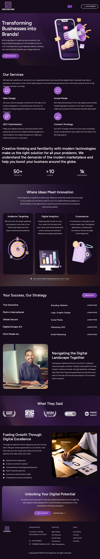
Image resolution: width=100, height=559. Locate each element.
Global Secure (10, 319)
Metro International (13, 312)
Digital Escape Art (12, 326)
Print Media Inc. (11, 334)
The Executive (10, 304)
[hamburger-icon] (70, 6)
